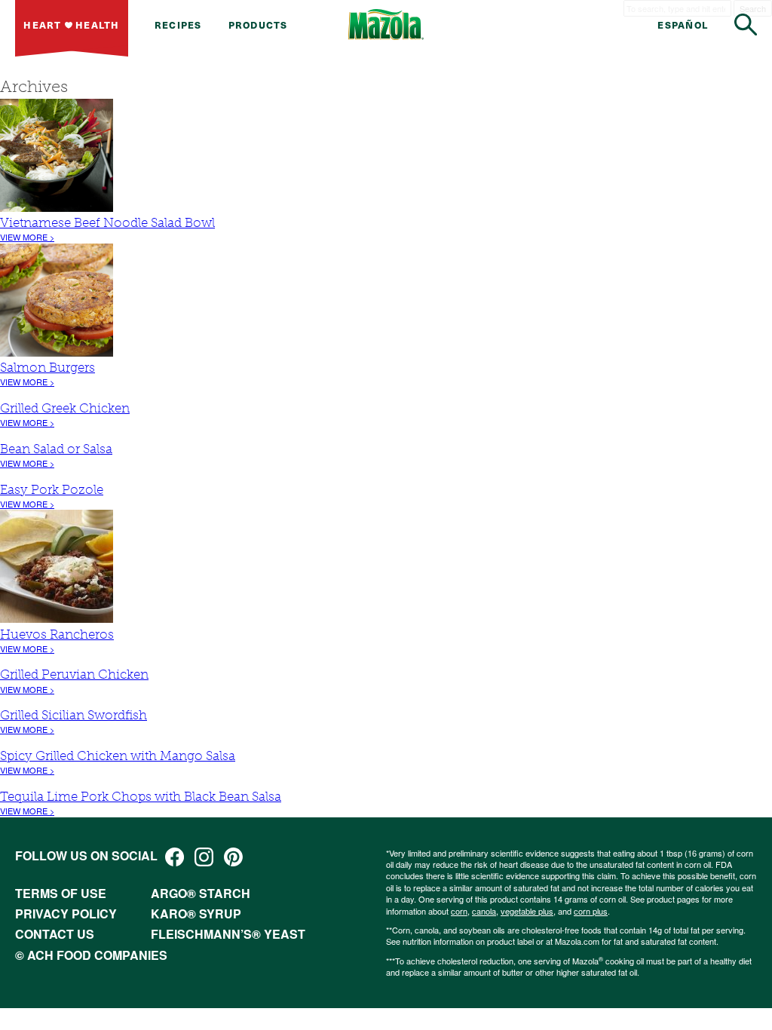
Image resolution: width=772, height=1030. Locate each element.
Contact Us (54, 934)
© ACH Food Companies (91, 955)
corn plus (591, 911)
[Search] (745, 24)
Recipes (178, 24)
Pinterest (233, 857)
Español (682, 24)
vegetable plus (527, 911)
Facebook (174, 857)
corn (459, 911)
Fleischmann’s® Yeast (228, 934)
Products (258, 24)
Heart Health (71, 24)
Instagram (204, 857)
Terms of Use (60, 893)
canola (484, 911)
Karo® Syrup (196, 913)
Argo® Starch (200, 893)
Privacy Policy (66, 913)
